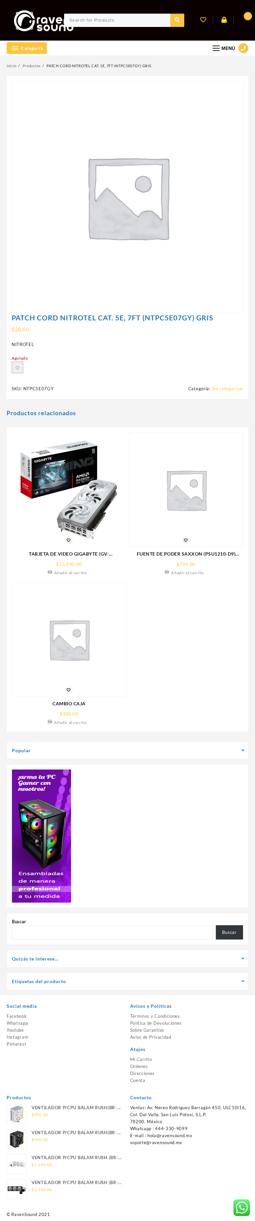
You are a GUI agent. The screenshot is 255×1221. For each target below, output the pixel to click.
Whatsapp (17, 1023)
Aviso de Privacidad (150, 1037)
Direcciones (142, 1073)
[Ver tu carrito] (241, 20)
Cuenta (137, 1080)
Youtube (15, 1030)
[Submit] (177, 20)
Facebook (17, 1016)
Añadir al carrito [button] (70, 572)
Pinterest (16, 1044)
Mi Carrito (141, 1059)
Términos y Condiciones (155, 1016)
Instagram (17, 1037)
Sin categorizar (228, 388)
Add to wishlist (17, 367)
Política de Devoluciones (156, 1023)
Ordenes (139, 1066)
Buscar (19, 921)
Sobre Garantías (147, 1030)
